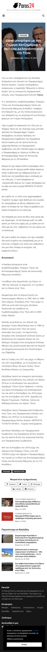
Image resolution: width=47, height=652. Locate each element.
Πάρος (28, 611)
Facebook (12, 484)
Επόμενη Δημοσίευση (23, 514)
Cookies (35, 631)
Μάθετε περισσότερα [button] (15, 639)
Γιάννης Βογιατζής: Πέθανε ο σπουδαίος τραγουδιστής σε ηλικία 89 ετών (27, 504)
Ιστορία (40, 608)
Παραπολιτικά (19, 471)
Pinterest (30, 489)
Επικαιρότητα (28, 608)
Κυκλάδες (23, 35)
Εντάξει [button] (24, 644)
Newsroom (16, 58)
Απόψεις (5, 608)
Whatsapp (36, 484)
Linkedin (18, 489)
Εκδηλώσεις (16, 608)
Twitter (24, 484)
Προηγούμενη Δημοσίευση (25, 499)
